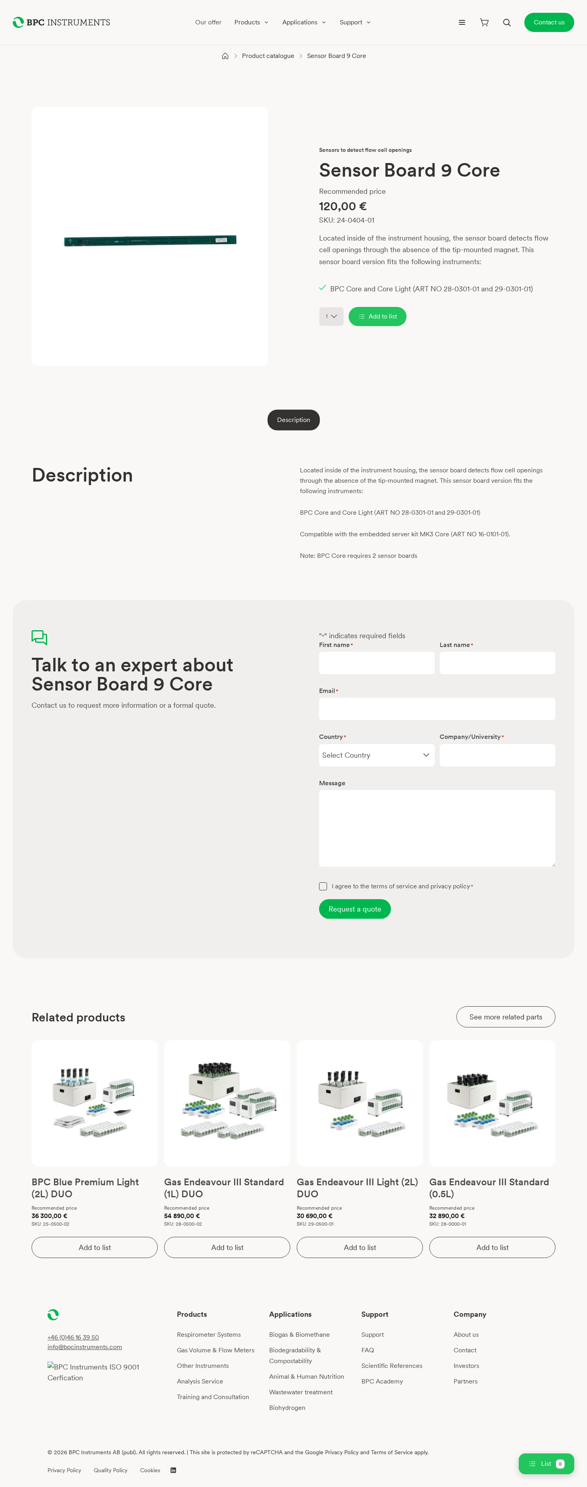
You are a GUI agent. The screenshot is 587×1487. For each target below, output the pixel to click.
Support (372, 1334)
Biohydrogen (287, 1407)
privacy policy (450, 886)
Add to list (383, 316)
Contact (465, 1350)
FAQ (367, 1350)
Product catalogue (268, 56)
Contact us (549, 22)
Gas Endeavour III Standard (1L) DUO (224, 1188)
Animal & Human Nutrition (306, 1376)
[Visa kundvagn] (484, 22)
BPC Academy (382, 1381)
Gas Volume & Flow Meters (215, 1350)
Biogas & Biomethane (299, 1334)
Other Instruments (203, 1366)
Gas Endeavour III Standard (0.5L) (489, 1188)
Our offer (208, 22)
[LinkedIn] (173, 1470)
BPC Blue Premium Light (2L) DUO (85, 1188)
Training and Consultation (213, 1397)
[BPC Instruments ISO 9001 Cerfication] (109, 1372)
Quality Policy (110, 1470)
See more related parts (506, 1017)
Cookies (150, 1470)
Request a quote (355, 909)
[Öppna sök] (507, 22)
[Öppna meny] (462, 22)
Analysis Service (200, 1381)
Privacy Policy (64, 1470)
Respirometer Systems (209, 1334)
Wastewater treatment (301, 1392)
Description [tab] (293, 420)
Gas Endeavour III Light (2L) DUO (357, 1188)
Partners (466, 1381)
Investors (466, 1366)
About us (466, 1334)
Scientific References (391, 1366)
